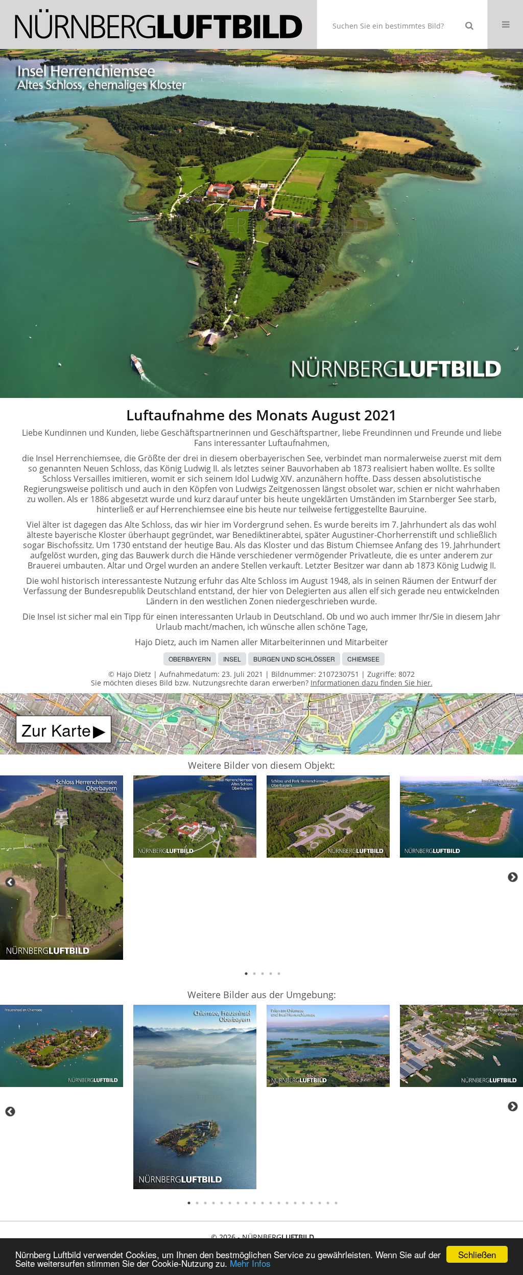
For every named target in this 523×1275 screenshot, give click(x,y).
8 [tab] (246, 1203)
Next (513, 877)
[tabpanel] (61, 869)
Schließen (477, 1254)
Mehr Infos (250, 1263)
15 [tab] (303, 1203)
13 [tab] (287, 1203)
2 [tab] (254, 974)
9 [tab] (254, 1203)
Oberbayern (190, 658)
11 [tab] (271, 1203)
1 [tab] (246, 974)
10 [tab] (262, 1203)
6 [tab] (230, 1203)
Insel (232, 658)
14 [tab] (295, 1203)
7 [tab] (238, 1203)
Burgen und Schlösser (294, 658)
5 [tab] (279, 974)
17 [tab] (320, 1203)
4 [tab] (271, 974)
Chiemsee (363, 658)
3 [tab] (262, 974)
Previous (10, 882)
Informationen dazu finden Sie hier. (372, 683)
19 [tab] (336, 1203)
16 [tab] (311, 1203)
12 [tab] (279, 1203)
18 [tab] (328, 1203)
